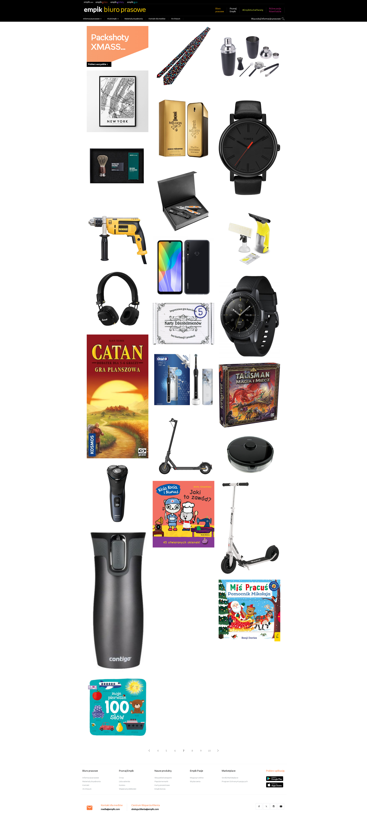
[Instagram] (273, 806)
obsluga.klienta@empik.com (145, 809)
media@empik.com (110, 809)
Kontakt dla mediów (157, 19)
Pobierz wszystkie (97, 64)
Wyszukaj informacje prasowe (266, 19)
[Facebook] (259, 806)
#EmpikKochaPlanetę (252, 10)
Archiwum (175, 19)
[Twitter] (266, 806)
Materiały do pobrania (134, 19)
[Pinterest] (281, 806)
